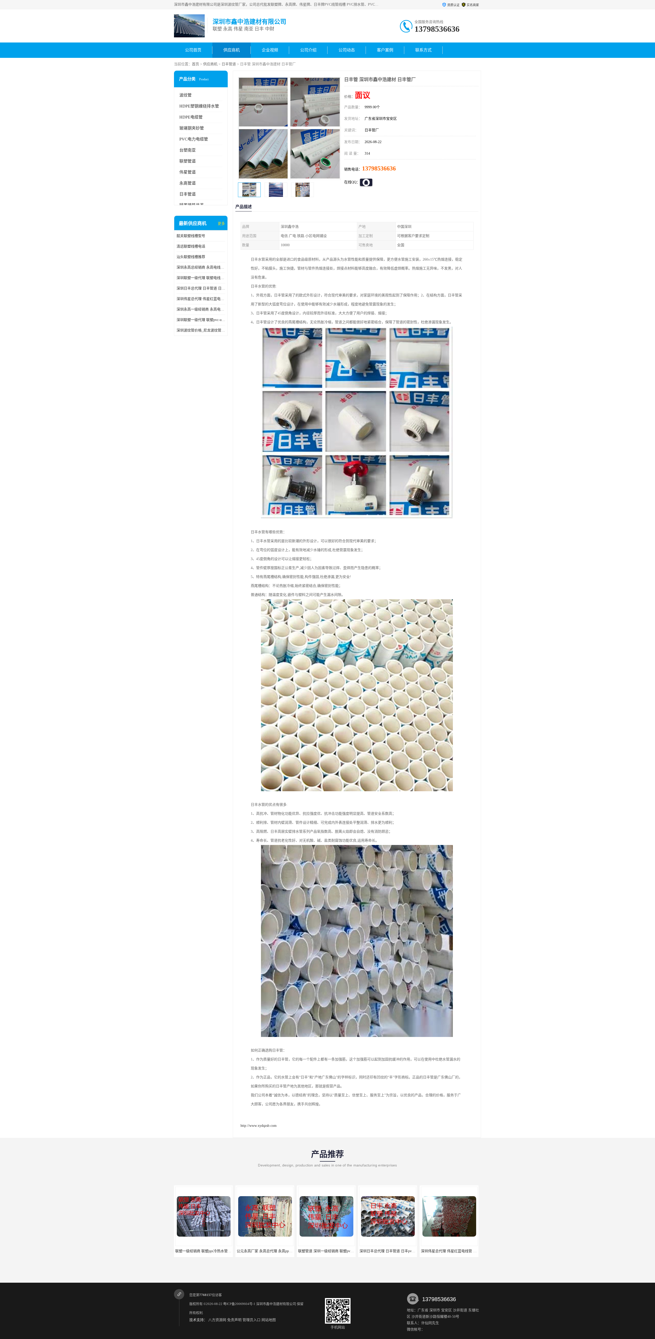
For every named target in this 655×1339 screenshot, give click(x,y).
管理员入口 (251, 1320)
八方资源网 (217, 1320)
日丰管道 (229, 64)
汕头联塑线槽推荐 (191, 257)
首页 (195, 64)
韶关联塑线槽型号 (191, 236)
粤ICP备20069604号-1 (239, 1304)
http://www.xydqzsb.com (259, 1126)
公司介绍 (308, 50)
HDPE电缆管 (191, 117)
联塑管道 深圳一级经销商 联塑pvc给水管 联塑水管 (276, 1251)
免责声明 (234, 1320)
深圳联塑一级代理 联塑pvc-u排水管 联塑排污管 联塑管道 (201, 320)
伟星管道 (187, 172)
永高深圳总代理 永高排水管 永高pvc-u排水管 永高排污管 (466, 1251)
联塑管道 (187, 161)
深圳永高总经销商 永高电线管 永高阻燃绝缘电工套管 (201, 267)
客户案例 (385, 50)
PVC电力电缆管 (193, 139)
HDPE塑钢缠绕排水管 (199, 106)
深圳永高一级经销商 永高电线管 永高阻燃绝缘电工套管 (201, 309)
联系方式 (423, 50)
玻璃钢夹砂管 (191, 128)
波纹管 (185, 95)
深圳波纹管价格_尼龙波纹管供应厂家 (201, 330)
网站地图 (268, 1320)
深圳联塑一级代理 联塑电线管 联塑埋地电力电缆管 (201, 278)
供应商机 (231, 50)
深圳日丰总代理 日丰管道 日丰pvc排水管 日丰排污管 (201, 288)
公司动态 (347, 50)
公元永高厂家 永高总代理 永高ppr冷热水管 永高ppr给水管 (221, 1251)
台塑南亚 (187, 150)
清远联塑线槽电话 (191, 246)
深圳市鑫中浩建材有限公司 (276, 1304)
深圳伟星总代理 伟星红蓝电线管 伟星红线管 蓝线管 (201, 299)
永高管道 (187, 183)
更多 (221, 224)
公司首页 (193, 50)
